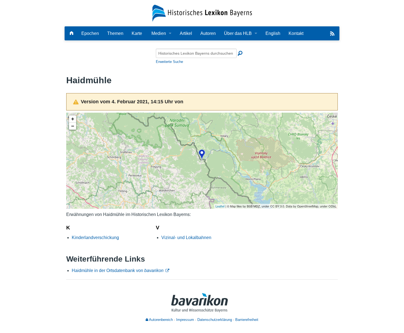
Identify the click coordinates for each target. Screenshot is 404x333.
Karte (137, 33)
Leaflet (220, 206)
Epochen (90, 33)
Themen (115, 33)
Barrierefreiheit (246, 320)
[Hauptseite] (71, 33)
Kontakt (296, 33)
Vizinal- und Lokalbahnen (186, 237)
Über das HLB (238, 33)
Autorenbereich (160, 320)
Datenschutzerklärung (214, 320)
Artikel (186, 33)
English (272, 33)
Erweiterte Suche (169, 62)
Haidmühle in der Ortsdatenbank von (118, 270)
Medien (158, 33)
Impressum (185, 320)
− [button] (72, 126)
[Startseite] (202, 12)
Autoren (208, 33)
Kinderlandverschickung (95, 237)
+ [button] (72, 119)
